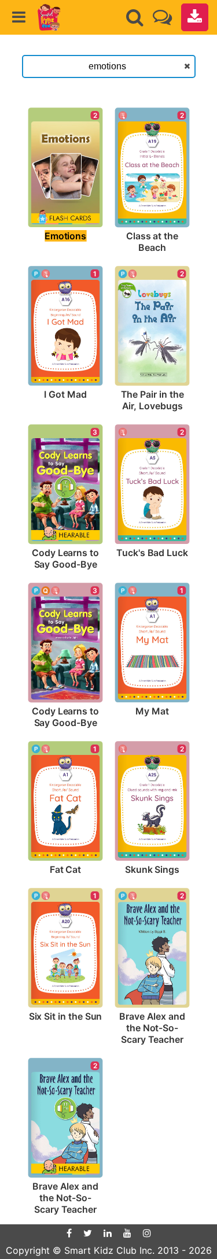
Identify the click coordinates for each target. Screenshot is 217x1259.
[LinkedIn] (108, 1233)
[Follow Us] (162, 17)
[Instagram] (147, 1233)
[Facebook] (69, 1233)
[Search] (135, 17)
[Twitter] (87, 1233)
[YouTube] (127, 1233)
